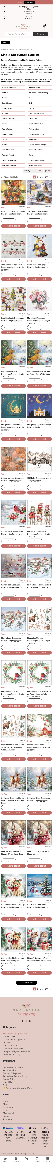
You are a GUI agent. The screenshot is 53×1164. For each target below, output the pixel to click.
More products (26, 983)
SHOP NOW (29, 2)
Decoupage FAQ (29, 11)
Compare (7, 1119)
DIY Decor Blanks (11, 1045)
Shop (5, 1104)
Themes (29, 14)
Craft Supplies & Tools (13, 1048)
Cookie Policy (9, 1079)
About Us (7, 1082)
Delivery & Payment (12, 1073)
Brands (29, 16)
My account (8, 1113)
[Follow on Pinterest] (30, 1021)
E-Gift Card (29, 18)
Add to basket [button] (13, 226)
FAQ (5, 1085)
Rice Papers (8, 1042)
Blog (29, 9)
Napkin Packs (9, 1036)
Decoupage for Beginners (29, 7)
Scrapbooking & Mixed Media (16, 1051)
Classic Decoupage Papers (15, 1039)
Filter (5, 42)
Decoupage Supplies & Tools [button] (36, 79)
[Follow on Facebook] (22, 1021)
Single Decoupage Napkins (15, 1033)
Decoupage (8, 1107)
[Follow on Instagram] (26, 1021)
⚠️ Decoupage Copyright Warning (18, 1088)
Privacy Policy (9, 1070)
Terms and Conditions (13, 1067)
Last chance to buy (11, 1054)
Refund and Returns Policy (15, 1076)
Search (40, 34)
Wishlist (6, 1116)
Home (4, 49)
